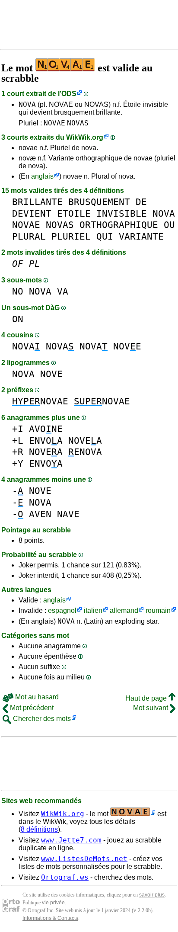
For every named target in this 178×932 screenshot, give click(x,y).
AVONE (46, 428)
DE (141, 201)
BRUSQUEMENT (99, 201)
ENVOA (46, 440)
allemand (124, 610)
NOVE (127, 346)
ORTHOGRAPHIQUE (118, 224)
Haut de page (146, 698)
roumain (158, 610)
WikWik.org (84, 137)
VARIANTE (141, 236)
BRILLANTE (37, 201)
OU (169, 224)
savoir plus (152, 895)
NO (17, 291)
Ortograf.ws (65, 877)
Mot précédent (31, 707)
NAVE (68, 514)
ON (17, 319)
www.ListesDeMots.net (84, 859)
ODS (68, 93)
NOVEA (85, 440)
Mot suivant (151, 707)
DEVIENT (31, 213)
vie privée (53, 903)
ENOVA (85, 451)
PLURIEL (71, 236)
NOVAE (54, 123)
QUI (104, 236)
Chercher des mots (41, 718)
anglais (42, 176)
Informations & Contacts (50, 918)
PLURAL (29, 236)
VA (62, 291)
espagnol (62, 610)
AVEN (40, 514)
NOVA (27, 104)
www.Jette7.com (71, 840)
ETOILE (74, 213)
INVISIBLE (121, 213)
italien (93, 610)
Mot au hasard (36, 697)
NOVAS (78, 123)
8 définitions (39, 829)
